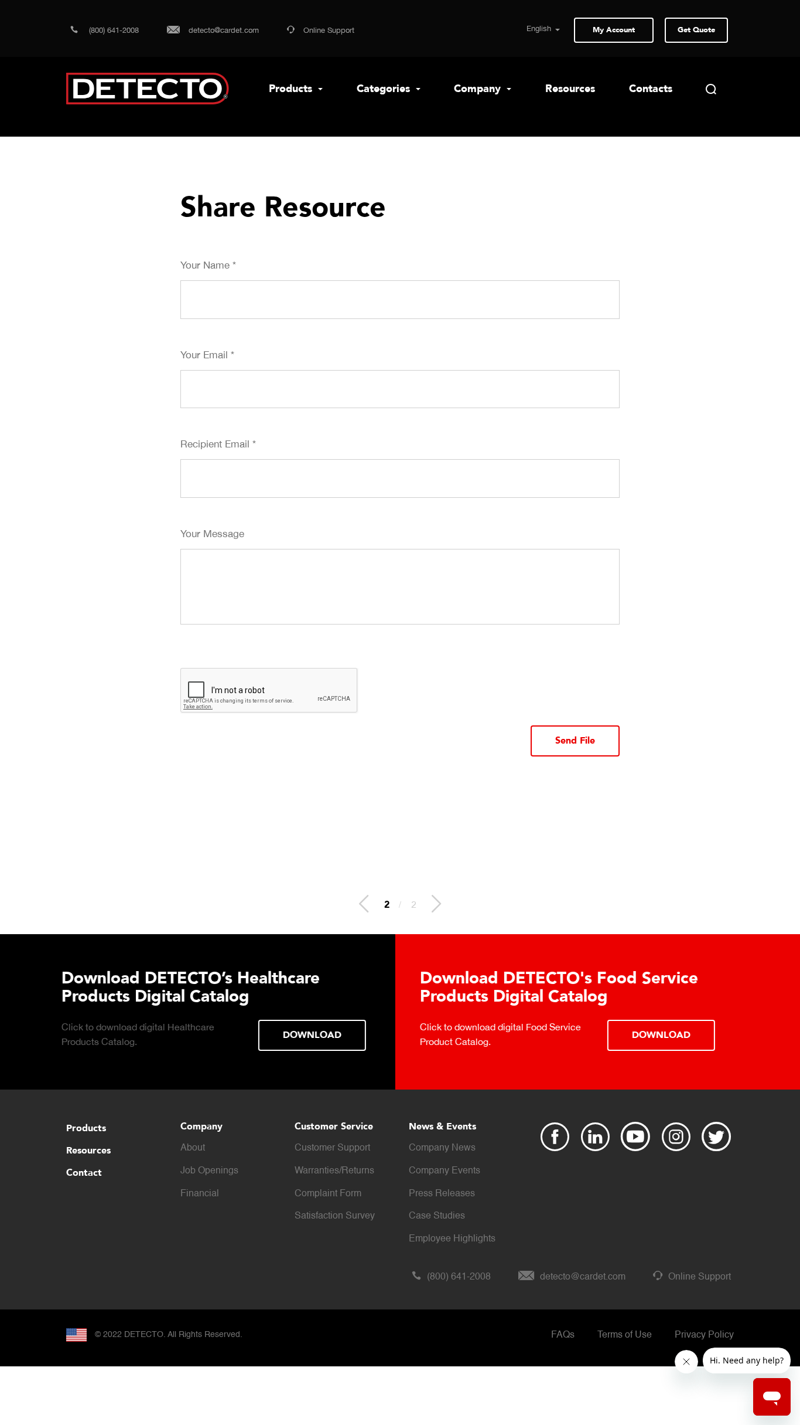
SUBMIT (336, 1034)
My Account (614, 30)
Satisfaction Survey (335, 1216)
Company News (442, 1148)
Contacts (650, 89)
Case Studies (437, 1216)
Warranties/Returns (334, 1171)
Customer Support (332, 1148)
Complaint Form (328, 1194)
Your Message (212, 534)
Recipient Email (218, 444)
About (192, 1148)
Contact (84, 1172)
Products (292, 89)
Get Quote (696, 30)
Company (479, 89)
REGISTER (659, 1016)
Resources (570, 89)
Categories (385, 89)
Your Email (207, 355)
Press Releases (442, 1194)
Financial (199, 1194)
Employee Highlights (452, 1239)
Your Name (208, 265)
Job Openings (209, 1171)
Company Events (444, 1171)
